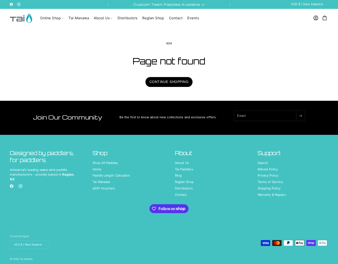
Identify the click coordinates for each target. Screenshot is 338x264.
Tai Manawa (101, 182)
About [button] (183, 153)
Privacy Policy (268, 176)
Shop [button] (100, 153)
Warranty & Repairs (272, 195)
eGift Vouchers (104, 188)
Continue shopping (169, 82)
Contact (181, 195)
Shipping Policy (269, 188)
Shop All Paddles (105, 163)
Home (97, 169)
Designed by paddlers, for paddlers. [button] (42, 156)
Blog (178, 176)
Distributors (184, 188)
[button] (52, 18)
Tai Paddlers (184, 169)
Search (263, 163)
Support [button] (269, 153)
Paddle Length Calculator (111, 176)
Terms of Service (270, 182)
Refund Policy (268, 169)
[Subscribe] (300, 116)
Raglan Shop (184, 182)
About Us (182, 163)
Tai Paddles (26, 258)
